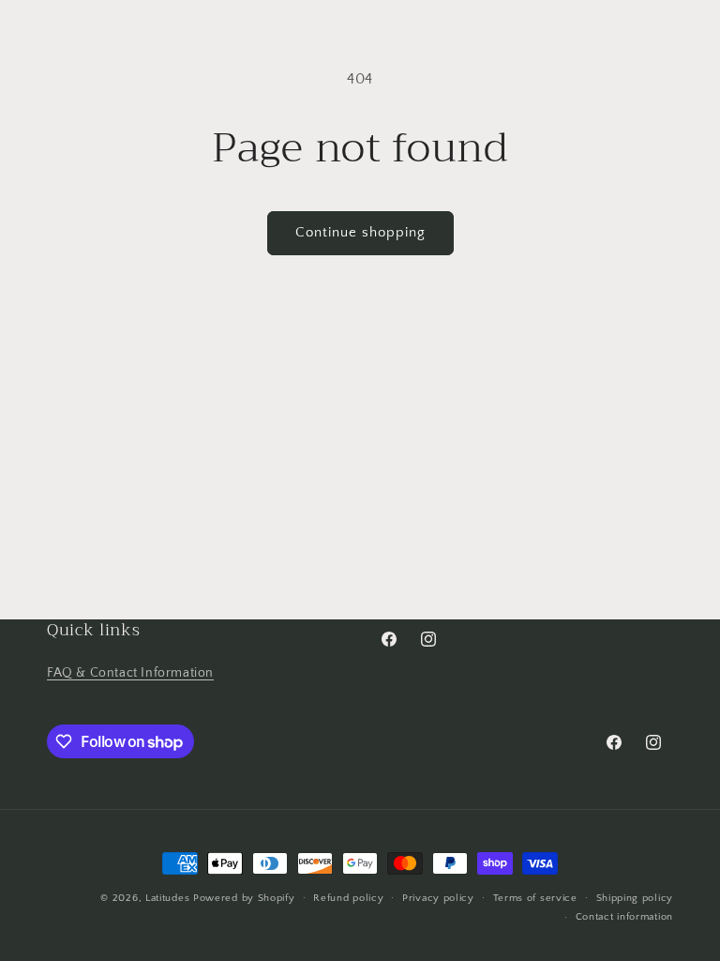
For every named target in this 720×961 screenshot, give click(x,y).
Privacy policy (438, 898)
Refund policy (348, 898)
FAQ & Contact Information (130, 672)
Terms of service (535, 898)
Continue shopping (360, 232)
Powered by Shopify (244, 898)
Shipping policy (635, 898)
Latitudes (167, 898)
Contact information (624, 917)
